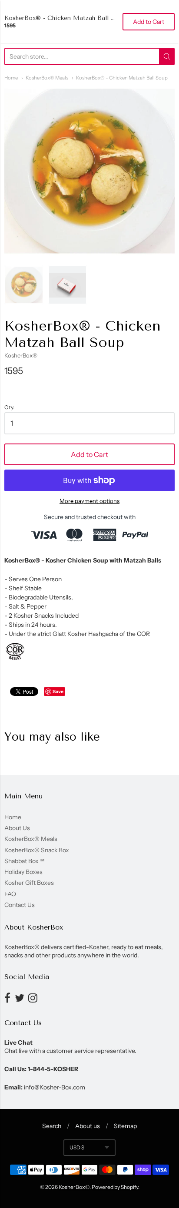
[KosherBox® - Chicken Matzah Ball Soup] (23, 284)
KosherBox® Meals (47, 78)
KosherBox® (20, 355)
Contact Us (19, 905)
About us (87, 1126)
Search (51, 1126)
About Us (17, 828)
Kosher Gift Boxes (29, 883)
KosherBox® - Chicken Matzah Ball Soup (122, 78)
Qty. (9, 407)
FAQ (10, 894)
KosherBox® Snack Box (36, 850)
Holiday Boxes (23, 872)
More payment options (89, 500)
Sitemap (125, 1126)
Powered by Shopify (115, 1187)
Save (58, 691)
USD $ (77, 1147)
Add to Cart (89, 454)
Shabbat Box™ (24, 861)
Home (11, 78)
